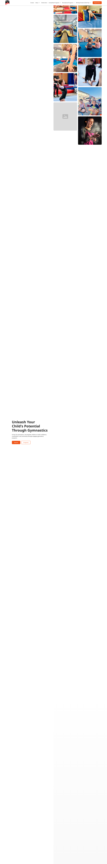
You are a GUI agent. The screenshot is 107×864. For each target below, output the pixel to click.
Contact (32, 2)
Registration (97, 2)
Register (16, 442)
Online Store (44, 2)
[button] (38, 2)
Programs (25, 442)
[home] (7, 2)
